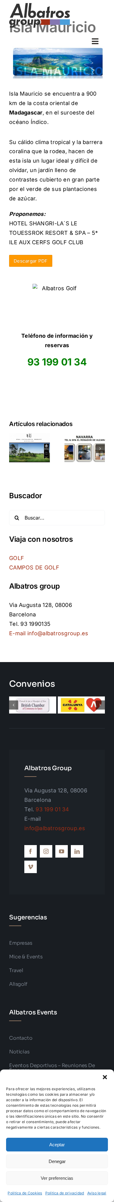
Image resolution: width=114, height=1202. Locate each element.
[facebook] (30, 851)
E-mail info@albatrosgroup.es (48, 633)
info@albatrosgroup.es (54, 828)
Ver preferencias (57, 1178)
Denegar (57, 1161)
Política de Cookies (25, 1193)
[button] (105, 1077)
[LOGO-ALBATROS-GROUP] (39, 5)
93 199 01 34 (52, 809)
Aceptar (57, 1144)
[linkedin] (77, 851)
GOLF (16, 558)
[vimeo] (30, 867)
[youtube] (61, 851)
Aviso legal (96, 1193)
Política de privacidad (64, 1193)
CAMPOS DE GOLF (34, 567)
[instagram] (46, 851)
